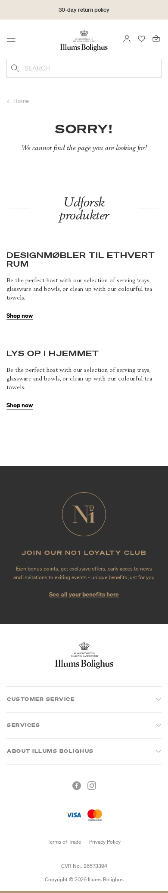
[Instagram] (91, 785)
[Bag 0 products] (156, 38)
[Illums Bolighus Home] (84, 40)
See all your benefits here (84, 594)
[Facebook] (76, 785)
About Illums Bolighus (50, 751)
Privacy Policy (105, 841)
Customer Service (41, 699)
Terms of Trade (64, 841)
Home (21, 101)
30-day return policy (84, 9)
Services (23, 725)
